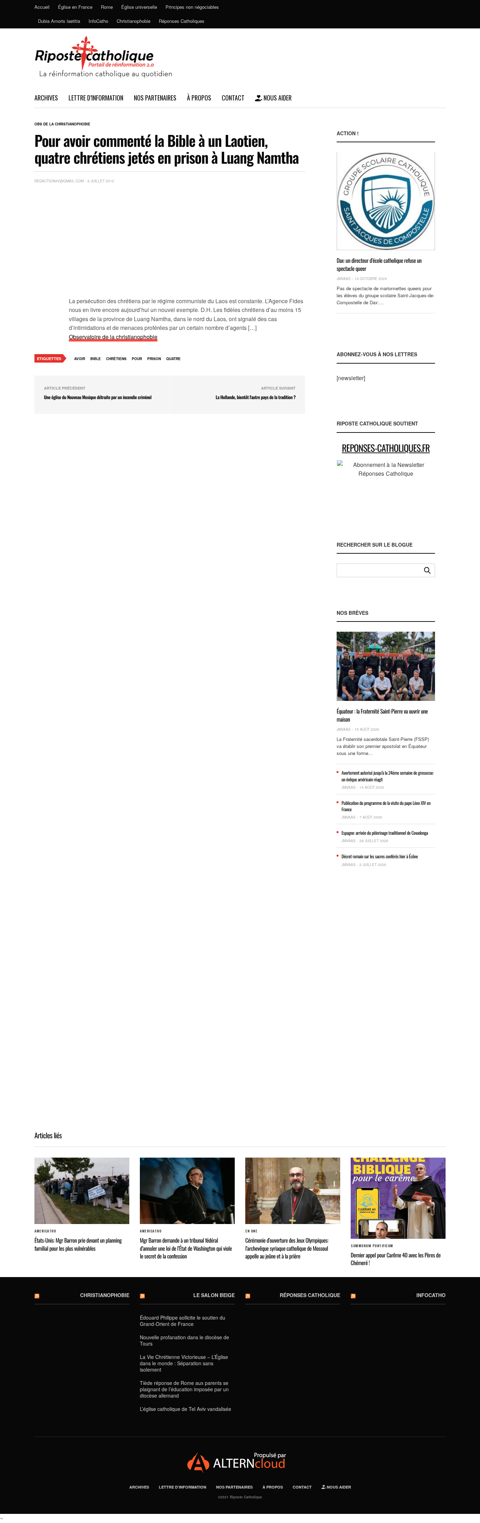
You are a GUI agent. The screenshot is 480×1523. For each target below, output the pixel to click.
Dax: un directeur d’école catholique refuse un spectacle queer (379, 264)
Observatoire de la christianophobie (113, 337)
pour (137, 358)
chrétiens (116, 358)
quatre (173, 358)
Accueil (42, 7)
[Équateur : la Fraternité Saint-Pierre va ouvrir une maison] (386, 666)
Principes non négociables (192, 7)
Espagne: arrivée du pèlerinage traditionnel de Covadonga (385, 832)
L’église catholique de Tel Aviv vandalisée (185, 1408)
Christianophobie (133, 21)
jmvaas (344, 278)
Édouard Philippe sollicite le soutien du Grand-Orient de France (182, 1320)
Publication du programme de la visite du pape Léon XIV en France (386, 806)
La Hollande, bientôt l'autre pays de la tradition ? (256, 397)
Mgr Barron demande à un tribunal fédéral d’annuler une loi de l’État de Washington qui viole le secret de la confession (186, 1248)
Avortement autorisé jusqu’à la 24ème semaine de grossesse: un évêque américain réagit (388, 775)
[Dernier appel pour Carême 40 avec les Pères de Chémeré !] (398, 1198)
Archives (46, 97)
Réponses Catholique (310, 1295)
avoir (79, 358)
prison (154, 358)
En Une (251, 1231)
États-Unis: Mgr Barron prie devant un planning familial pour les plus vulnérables (78, 1244)
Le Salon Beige (214, 1295)
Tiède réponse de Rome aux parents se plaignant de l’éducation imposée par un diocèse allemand (184, 1389)
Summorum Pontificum (372, 1246)
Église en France (75, 7)
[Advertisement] (187, 242)
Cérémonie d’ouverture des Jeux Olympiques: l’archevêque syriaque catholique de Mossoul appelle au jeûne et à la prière (286, 1248)
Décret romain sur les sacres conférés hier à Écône (380, 856)
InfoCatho (98, 21)
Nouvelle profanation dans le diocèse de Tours (184, 1340)
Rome (107, 7)
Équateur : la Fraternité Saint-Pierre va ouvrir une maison (382, 715)
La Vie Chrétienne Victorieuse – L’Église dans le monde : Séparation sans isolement (184, 1363)
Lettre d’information (96, 97)
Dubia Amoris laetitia (59, 21)
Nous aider (277, 97)
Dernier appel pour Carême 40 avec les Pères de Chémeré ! (396, 1259)
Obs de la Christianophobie (62, 124)
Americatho (45, 1231)
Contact (233, 97)
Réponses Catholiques (182, 21)
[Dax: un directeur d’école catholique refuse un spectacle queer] (386, 201)
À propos (199, 97)
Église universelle (139, 7)
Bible (95, 358)
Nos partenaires (155, 97)
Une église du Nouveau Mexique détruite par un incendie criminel (97, 397)
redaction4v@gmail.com (59, 180)
